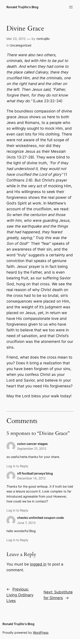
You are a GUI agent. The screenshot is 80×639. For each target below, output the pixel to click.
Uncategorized (20, 45)
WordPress (40, 632)
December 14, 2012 (31, 478)
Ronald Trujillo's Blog (22, 7)
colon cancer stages (32, 444)
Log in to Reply (17, 466)
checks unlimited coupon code (40, 517)
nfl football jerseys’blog (35, 473)
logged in (38, 564)
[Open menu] (71, 7)
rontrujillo (43, 39)
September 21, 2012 (31, 448)
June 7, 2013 (26, 523)
